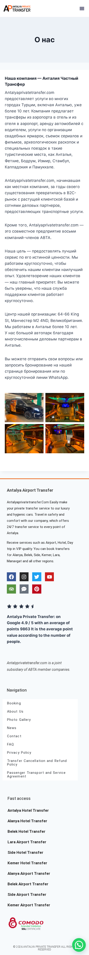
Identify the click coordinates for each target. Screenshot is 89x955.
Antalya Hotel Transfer (28, 810)
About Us (15, 711)
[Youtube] (49, 576)
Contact (14, 736)
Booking (14, 703)
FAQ (10, 744)
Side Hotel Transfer (25, 852)
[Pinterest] (36, 589)
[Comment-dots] (24, 589)
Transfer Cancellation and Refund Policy (37, 763)
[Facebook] (11, 576)
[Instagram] (24, 576)
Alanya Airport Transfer (29, 873)
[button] (82, 8)
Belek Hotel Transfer (26, 831)
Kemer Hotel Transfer (27, 863)
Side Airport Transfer (27, 894)
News (11, 728)
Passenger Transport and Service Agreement (36, 774)
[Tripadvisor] (11, 589)
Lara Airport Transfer (27, 842)
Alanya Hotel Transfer (27, 821)
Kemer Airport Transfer (29, 905)
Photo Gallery (19, 720)
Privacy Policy (19, 753)
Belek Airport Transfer (28, 884)
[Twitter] (36, 576)
